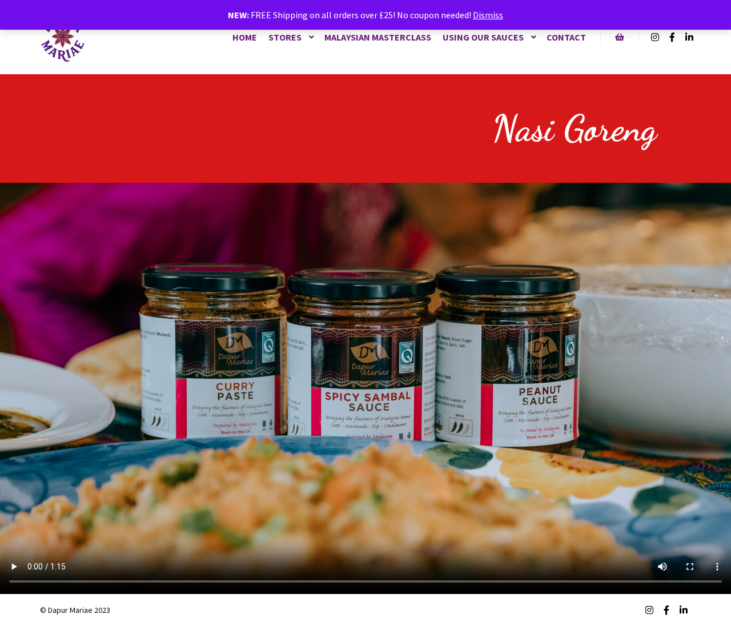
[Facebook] (672, 37)
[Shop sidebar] (619, 37)
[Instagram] (655, 37)
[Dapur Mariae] (62, 37)
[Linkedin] (689, 37)
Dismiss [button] (488, 15)
